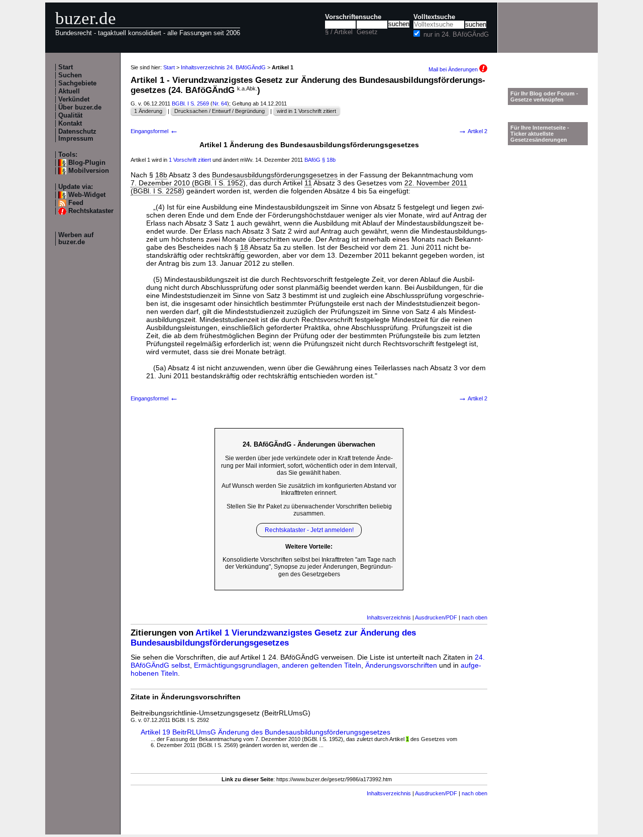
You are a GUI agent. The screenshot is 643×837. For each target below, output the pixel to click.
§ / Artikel (339, 32)
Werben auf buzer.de (75, 239)
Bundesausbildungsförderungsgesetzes (275, 175)
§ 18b (329, 160)
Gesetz (367, 32)
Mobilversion (88, 170)
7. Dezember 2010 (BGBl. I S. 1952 (187, 183)
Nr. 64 (219, 103)
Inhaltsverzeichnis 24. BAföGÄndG (223, 67)
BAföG (312, 160)
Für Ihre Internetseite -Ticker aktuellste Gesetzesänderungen (539, 134)
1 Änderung (148, 111)
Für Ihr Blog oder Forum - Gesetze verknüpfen (544, 96)
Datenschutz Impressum (77, 135)
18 (244, 247)
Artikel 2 (472, 131)
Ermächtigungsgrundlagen (236, 665)
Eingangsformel (154, 131)
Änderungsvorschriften (401, 665)
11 (308, 183)
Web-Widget (86, 194)
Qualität (70, 115)
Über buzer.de (79, 107)
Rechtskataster (91, 211)
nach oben (474, 617)
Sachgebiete (77, 83)
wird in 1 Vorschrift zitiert (306, 111)
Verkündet (73, 99)
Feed (75, 202)
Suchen (70, 75)
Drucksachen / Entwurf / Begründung (219, 111)
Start (65, 67)
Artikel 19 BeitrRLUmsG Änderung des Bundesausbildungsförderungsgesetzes (265, 732)
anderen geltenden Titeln (321, 665)
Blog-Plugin (86, 162)
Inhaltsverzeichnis (389, 617)
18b (161, 175)
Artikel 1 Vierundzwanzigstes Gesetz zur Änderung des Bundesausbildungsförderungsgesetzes (273, 638)
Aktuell (69, 91)
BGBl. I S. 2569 (190, 103)
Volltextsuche (434, 17)
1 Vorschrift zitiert (190, 160)
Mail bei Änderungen (453, 69)
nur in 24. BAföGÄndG (456, 34)
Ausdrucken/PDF (436, 617)
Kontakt (70, 123)
